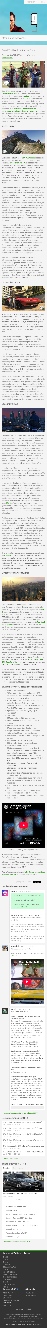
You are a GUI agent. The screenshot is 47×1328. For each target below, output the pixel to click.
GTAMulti (6, 1264)
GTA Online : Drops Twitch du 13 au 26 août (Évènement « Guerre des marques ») (23, 1128)
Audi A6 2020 (11, 1211)
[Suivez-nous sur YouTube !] (39, 6)
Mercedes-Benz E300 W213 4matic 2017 (22, 1226)
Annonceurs (20, 1309)
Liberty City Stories (10, 1274)
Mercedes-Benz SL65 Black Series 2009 (20, 1193)
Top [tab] (14, 1168)
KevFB (13, 891)
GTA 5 (5, 1262)
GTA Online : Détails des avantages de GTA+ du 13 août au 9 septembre (23, 1140)
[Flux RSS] (44, 6)
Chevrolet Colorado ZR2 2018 (17, 1222)
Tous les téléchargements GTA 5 (17, 1242)
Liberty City (37, 659)
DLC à (30, 659)
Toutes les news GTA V (13, 1159)
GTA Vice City (8, 1279)
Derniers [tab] (6, 1168)
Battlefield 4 (7, 1303)
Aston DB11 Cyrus (13, 1237)
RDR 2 (5, 1287)
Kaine (13, 1009)
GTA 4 (5, 1269)
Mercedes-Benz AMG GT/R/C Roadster (21, 1214)
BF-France (7, 1298)
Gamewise (29, 1293)
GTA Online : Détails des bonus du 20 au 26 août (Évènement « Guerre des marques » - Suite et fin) (23, 1122)
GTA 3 (5, 1282)
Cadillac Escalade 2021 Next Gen (19, 1218)
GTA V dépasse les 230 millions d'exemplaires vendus (23, 1146)
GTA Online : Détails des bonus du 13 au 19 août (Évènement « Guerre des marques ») (23, 1134)
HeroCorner (7, 1305)
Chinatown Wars (9, 1267)
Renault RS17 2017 (13, 1229)
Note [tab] (21, 1168)
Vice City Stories (9, 1272)
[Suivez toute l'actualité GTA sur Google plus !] (35, 6)
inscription (31, 2)
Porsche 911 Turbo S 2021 (16, 1207)
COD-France (7, 1295)
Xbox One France (9, 1293)
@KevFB (24, 907)
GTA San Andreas (10, 1277)
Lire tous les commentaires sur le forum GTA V (21, 1113)
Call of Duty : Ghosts (11, 1300)
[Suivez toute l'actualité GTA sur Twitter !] (30, 6)
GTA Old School (9, 1284)
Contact (28, 1309)
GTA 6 (5, 1259)
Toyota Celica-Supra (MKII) (16, 1233)
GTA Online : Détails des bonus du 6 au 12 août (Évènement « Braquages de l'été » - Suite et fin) (23, 1152)
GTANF (6, 1257)
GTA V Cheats (30, 1295)
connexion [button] (41, 2)
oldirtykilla (14, 946)
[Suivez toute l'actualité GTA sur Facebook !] (26, 6)
